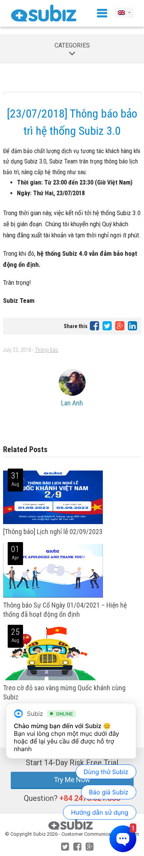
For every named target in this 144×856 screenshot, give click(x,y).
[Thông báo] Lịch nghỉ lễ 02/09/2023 (53, 532)
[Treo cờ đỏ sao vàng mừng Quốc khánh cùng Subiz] (49, 678)
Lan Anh (72, 403)
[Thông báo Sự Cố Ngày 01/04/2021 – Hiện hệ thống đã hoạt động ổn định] (53, 596)
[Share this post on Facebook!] (95, 326)
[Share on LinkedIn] (132, 326)
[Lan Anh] (72, 382)
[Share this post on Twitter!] (107, 326)
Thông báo (46, 350)
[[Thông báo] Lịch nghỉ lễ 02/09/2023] (53, 522)
